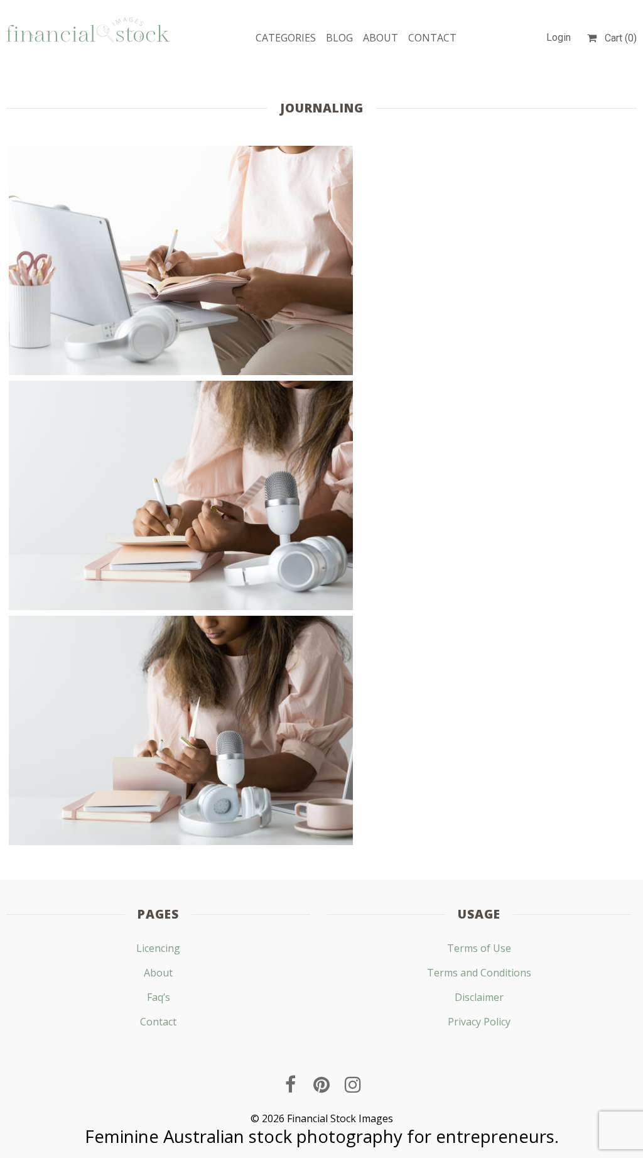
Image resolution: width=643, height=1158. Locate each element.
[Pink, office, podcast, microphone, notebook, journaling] (181, 730)
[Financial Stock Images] (88, 29)
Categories (286, 38)
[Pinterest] (321, 1084)
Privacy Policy (479, 1022)
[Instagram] (352, 1084)
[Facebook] (290, 1084)
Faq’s (158, 997)
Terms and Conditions (479, 973)
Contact (432, 38)
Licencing (158, 948)
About (380, 38)
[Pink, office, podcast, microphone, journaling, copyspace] (181, 495)
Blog (339, 38)
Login (558, 37)
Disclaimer (479, 997)
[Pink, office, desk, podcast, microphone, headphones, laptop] (181, 260)
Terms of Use (479, 948)
